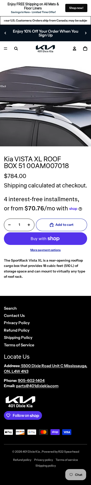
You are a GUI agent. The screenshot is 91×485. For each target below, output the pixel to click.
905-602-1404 (31, 380)
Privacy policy (43, 460)
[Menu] (5, 48)
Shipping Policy (18, 337)
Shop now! (76, 8)
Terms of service (67, 460)
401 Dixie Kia (32, 451)
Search (10, 308)
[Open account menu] (74, 48)
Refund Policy (17, 330)
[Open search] (16, 48)
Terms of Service (19, 344)
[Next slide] (85, 33)
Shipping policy (45, 465)
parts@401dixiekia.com (37, 385)
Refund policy (22, 460)
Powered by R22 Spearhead (60, 451)
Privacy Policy (17, 322)
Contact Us (14, 315)
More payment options (45, 250)
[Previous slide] (5, 33)
